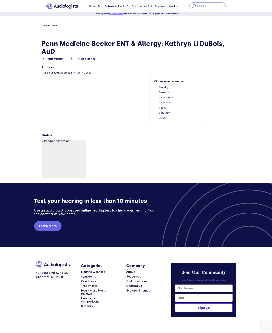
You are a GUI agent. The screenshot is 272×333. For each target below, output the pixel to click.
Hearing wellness (93, 272)
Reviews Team (116, 14)
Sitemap (87, 306)
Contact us (134, 286)
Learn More (48, 226)
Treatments (89, 286)
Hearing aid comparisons (90, 300)
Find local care (136, 281)
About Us (173, 6)
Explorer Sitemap (138, 290)
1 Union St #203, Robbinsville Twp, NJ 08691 (67, 72)
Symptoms (88, 276)
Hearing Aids (95, 6)
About (130, 272)
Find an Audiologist (114, 6)
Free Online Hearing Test (139, 6)
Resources (160, 6)
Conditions (88, 281)
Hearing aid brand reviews (93, 292)
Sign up (204, 307)
